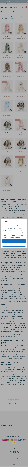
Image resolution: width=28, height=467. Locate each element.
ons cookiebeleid (15, 237)
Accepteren (14, 241)
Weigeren (14, 245)
